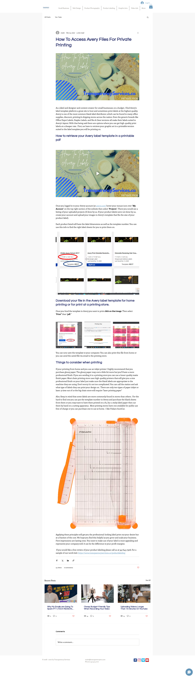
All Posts (47, 17)
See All (148, 580)
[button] (151, 6)
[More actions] (138, 32)
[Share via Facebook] (57, 560)
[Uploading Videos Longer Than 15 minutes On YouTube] (134, 593)
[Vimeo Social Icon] (143, 660)
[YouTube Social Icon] (147, 660)
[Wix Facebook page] (135, 660)
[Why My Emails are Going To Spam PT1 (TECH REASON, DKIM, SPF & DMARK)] (61, 593)
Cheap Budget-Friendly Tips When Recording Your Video (97, 608)
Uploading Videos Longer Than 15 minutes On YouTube (134, 608)
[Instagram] (139, 660)
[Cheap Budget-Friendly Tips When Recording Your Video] (97, 593)
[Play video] (97, 173)
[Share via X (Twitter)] (62, 560)
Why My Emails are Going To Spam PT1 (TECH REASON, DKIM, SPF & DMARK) (60, 608)
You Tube (58, 17)
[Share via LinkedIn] (68, 560)
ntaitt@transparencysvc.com (95, 659)
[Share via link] (73, 560)
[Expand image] (69, 335)
